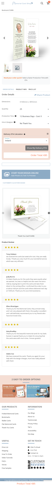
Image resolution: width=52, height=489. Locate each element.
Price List (32, 89)
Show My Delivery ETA (37, 148)
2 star (8, 247)
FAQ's (4, 461)
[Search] (42, 3)
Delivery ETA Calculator (13, 134)
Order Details (8, 89)
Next (49, 213)
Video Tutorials (7, 458)
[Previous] (4, 38)
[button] (24, 134)
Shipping (5, 451)
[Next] (47, 38)
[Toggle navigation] (3, 3)
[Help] (15, 116)
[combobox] (34, 109)
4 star (14, 247)
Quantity (5, 109)
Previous (3, 213)
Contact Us (34, 453)
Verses (4, 465)
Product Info (21, 89)
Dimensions (6, 101)
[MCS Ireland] (22, 3)
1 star (5, 247)
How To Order (7, 454)
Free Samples (6, 468)
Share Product (43, 95)
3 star (11, 247)
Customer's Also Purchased (14, 183)
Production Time (8, 116)
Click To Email (35, 447)
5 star (17, 247)
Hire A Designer (7, 122)
